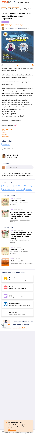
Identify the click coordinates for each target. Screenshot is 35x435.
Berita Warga (13, 278)
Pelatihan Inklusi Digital (18, 261)
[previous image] (2, 65)
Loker (11, 286)
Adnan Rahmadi (9, 28)
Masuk (20, 2)
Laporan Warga (14, 304)
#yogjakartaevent (6, 129)
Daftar (27, 2)
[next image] (33, 65)
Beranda (3, 7)
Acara (9, 7)
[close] (31, 422)
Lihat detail (12, 430)
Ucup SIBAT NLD (14, 220)
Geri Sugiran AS (14, 263)
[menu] (32, 2)
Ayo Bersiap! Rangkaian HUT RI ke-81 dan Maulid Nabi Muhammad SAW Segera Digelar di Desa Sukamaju (21, 215)
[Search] (14, 2)
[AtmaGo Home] (6, 2)
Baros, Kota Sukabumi (26, 263)
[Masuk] (6, 324)
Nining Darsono (14, 203)
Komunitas (13, 312)
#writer (3, 132)
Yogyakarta (15, 7)
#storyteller (4, 134)
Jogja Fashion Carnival (17, 201)
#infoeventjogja (6, 136)
